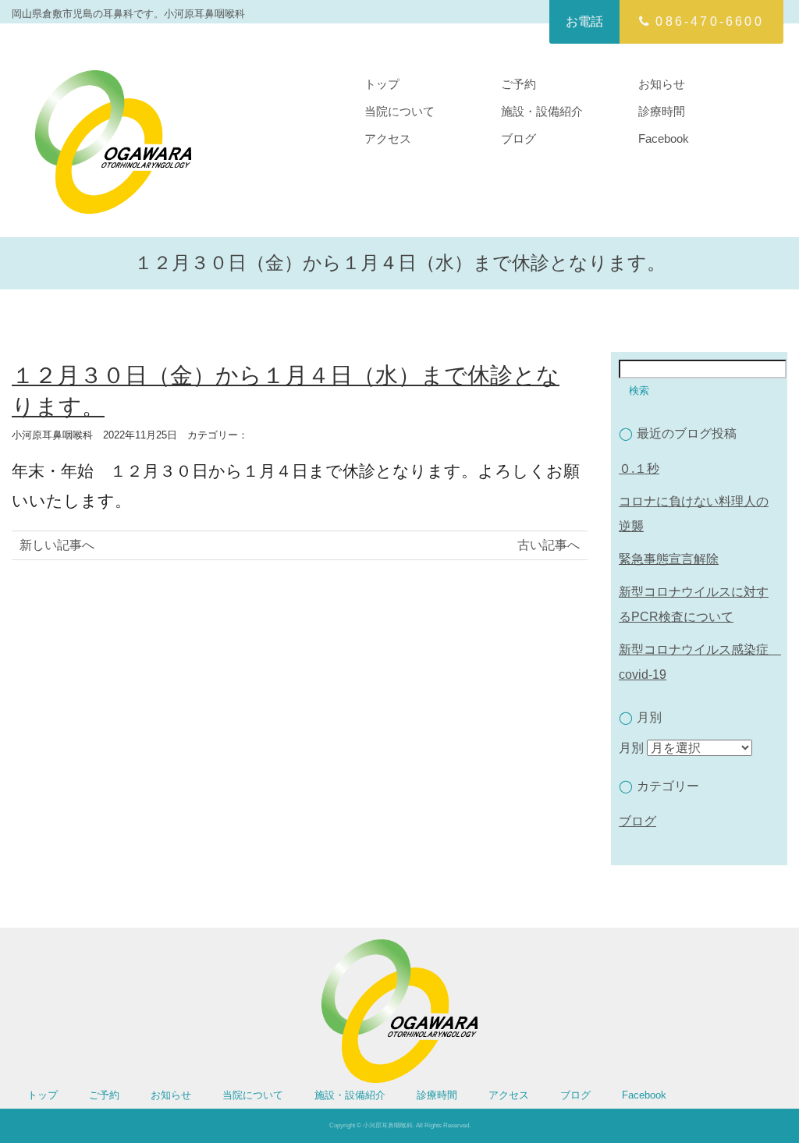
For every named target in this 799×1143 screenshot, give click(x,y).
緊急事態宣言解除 (669, 559)
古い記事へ (548, 545)
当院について (399, 111)
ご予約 (518, 84)
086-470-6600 (709, 21)
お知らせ (661, 84)
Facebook (663, 138)
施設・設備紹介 (542, 111)
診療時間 (661, 111)
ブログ (518, 138)
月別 (631, 748)
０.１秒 (639, 468)
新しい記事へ (57, 545)
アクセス (387, 138)
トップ (382, 84)
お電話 (584, 21)
